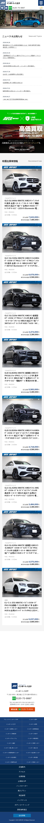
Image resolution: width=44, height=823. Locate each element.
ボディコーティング (22, 805)
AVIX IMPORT (3, 3)
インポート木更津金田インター (11, 752)
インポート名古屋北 (11, 757)
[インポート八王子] (13, 3)
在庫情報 (22, 776)
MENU (41, 3)
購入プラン (22, 791)
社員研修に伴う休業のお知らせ (13, 82)
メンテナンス (22, 800)
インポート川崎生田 (11, 733)
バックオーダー (22, 786)
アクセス (22, 772)
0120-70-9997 (19, 8)
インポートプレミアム (11, 738)
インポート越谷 (11, 743)
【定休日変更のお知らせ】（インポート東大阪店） (19, 66)
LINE (2, 8)
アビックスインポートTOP (11, 719)
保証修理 (22, 795)
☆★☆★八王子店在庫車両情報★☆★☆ (15, 99)
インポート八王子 (11, 724)
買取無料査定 (22, 810)
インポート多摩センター (10, 729)
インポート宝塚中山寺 (11, 762)
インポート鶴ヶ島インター (11, 748)
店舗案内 (22, 767)
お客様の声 (22, 781)
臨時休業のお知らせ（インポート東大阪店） (17, 91)
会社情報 (22, 815)
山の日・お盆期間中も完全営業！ (13, 74)
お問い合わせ (6, 8)
